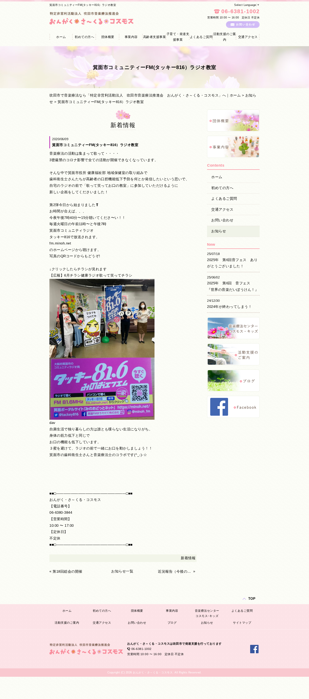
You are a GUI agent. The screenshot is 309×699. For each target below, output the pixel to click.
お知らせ (218, 231)
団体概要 (107, 37)
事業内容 (131, 37)
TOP (252, 598)
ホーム (61, 37)
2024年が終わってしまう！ (229, 307)
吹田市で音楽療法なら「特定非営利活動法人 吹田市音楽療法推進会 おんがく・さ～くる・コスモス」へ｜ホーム (145, 95)
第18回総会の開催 (67, 572)
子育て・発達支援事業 (177, 36)
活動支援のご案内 (224, 36)
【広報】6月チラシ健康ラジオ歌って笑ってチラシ (90, 275)
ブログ (172, 622)
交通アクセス (248, 37)
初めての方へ (84, 37)
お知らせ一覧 (122, 571)
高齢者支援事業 (154, 37)
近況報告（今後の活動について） (175, 572)
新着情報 (188, 558)
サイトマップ (242, 622)
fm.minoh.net (60, 243)
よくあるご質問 (201, 37)
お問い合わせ (222, 220)
